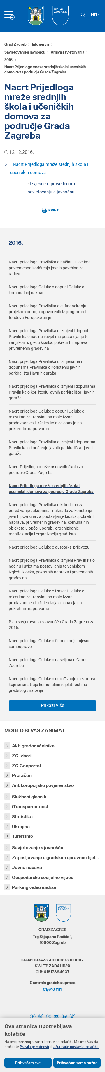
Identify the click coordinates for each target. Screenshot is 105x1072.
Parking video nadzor (34, 887)
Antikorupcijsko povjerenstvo (43, 785)
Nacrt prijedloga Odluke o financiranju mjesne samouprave (49, 643)
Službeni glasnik (29, 796)
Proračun (22, 775)
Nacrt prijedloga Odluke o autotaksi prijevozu (49, 547)
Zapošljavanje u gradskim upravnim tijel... (55, 857)
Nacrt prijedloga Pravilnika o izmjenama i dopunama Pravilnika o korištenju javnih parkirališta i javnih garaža (45, 367)
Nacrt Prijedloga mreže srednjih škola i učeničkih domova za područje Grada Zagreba (51, 488)
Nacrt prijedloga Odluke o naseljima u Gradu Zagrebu (48, 662)
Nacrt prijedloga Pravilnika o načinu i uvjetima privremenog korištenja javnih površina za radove (50, 268)
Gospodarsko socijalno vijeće (43, 877)
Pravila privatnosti (34, 1046)
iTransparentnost (30, 806)
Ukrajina (21, 826)
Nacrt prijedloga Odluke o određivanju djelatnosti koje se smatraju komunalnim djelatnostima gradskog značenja (52, 684)
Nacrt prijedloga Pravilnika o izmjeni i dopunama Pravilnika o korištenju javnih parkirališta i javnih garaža (52, 392)
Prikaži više (52, 705)
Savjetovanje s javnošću (24, 52)
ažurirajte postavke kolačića (76, 1046)
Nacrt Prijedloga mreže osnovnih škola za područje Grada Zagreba (46, 469)
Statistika (22, 816)
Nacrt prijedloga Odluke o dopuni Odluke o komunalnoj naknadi (46, 290)
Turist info (22, 836)
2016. (8, 60)
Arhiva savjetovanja (67, 52)
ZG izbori (22, 755)
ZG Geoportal (26, 765)
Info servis (41, 44)
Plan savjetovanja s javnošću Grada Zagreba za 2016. (51, 624)
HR (94, 14)
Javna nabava (27, 867)
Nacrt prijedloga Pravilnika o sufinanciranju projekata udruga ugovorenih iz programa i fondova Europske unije (47, 312)
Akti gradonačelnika (33, 745)
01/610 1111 (52, 989)
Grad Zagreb (15, 44)
